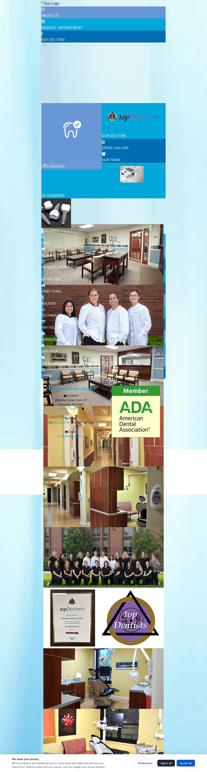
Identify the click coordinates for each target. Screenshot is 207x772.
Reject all (166, 763)
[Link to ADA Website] (136, 411)
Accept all (186, 763)
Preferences (145, 763)
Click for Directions (69, 409)
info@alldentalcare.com (71, 436)
